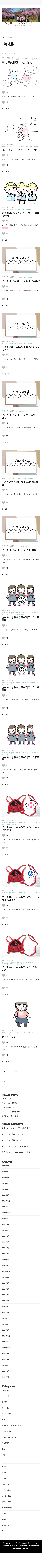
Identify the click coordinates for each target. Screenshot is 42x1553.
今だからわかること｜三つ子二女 (19, 150)
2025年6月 (5, 1230)
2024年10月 (6, 1277)
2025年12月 (6, 1201)
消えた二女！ (9, 1037)
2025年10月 (6, 1212)
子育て (26, 146)
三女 (3, 1449)
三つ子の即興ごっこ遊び (17, 62)
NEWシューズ (6, 1099)
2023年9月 (5, 1353)
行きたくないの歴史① (9, 1103)
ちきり (18, 1134)
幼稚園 (4, 1513)
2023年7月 (5, 1365)
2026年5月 (5, 1171)
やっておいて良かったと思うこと (17, 612)
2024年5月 (5, 1306)
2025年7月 (5, 1224)
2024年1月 (5, 1330)
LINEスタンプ (7, 1146)
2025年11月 (6, 1207)
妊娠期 (4, 1472)
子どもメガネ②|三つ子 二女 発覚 (19, 550)
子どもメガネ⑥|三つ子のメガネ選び (21, 281)
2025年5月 (5, 1236)
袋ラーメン (6, 1128)
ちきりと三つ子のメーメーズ (21, 23)
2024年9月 (5, 1283)
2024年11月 (6, 1271)
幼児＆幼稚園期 (34, 59)
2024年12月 (6, 1265)
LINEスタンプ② (8, 1134)
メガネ (3, 277)
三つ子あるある (16, 59)
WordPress (24, 1548)
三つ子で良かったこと (9, 1437)
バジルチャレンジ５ (8, 1107)
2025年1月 (5, 1259)
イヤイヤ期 (5, 962)
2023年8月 (5, 1359)
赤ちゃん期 (5, 1525)
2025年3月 (5, 1248)
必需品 (14, 824)
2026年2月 (5, 1189)
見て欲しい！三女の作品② (11, 1112)
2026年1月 (5, 1195)
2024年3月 (5, 1318)
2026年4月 (5, 1177)
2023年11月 (6, 1342)
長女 (3, 1531)
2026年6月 (6, 1165)
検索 (3, 1081)
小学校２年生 (6, 1490)
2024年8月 (5, 1289)
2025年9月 (5, 1218)
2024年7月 (5, 1295)
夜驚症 (4, 1466)
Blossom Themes (33, 1545)
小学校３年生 (6, 1496)
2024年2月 (5, 1324)
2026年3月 (5, 1183)
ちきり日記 (5, 146)
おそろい (4, 612)
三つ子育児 (25, 59)
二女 (21, 146)
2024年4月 (5, 1312)
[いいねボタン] (3, 92)
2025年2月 (5, 1254)
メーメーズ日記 (6, 59)
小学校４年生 (6, 1502)
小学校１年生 (6, 1484)
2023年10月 (6, 1347)
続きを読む (5, 108)
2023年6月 (5, 1371)
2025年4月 (5, 1242)
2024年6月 (5, 1300)
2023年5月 (5, 1377)
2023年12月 (6, 1336)
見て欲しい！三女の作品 (10, 1116)
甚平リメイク (7, 1152)
